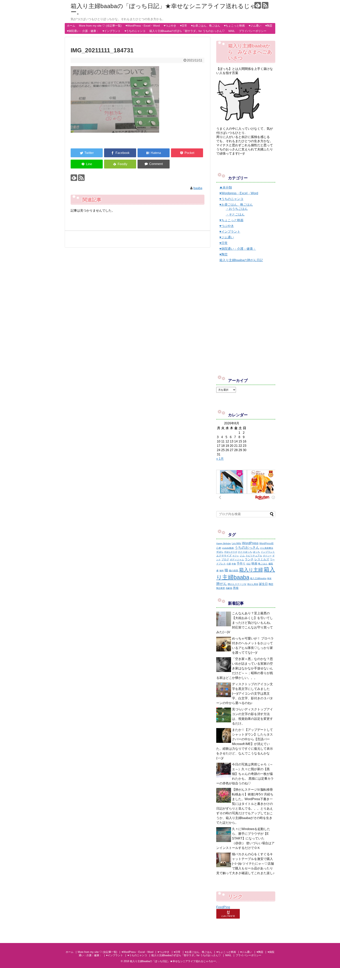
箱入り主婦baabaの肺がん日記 (241, 260)
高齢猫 (229, 588)
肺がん (221, 584)
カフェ (235, 555)
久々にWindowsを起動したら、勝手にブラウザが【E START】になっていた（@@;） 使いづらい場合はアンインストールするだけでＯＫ (245, 838)
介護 (228, 564)
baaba (197, 188)
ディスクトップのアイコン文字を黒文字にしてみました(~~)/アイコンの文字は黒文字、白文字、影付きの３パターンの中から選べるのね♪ (244, 693)
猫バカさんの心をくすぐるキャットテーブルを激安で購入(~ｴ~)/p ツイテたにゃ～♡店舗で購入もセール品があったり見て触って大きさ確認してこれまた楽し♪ (245, 863)
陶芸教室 (220, 588)
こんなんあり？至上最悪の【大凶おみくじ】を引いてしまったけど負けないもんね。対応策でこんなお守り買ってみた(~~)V (244, 623)
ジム (242, 555)
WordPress (250, 543)
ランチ (249, 559)
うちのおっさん (247, 548)
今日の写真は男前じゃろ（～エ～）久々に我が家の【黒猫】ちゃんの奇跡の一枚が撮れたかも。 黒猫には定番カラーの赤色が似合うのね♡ (245, 774)
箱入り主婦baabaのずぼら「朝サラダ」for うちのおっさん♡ (187, 30)
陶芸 (271, 584)
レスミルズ (261, 559)
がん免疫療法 (266, 548)
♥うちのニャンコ (135, 30)
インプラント (268, 552)
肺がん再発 (252, 584)
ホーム (71, 25)
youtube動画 (228, 548)
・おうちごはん (237, 208)
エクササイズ (224, 555)
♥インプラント (112, 30)
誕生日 (263, 584)
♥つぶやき (170, 25)
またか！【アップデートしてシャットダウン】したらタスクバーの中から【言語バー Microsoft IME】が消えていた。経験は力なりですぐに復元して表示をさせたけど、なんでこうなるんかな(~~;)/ (244, 744)
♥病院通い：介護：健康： (83, 30)
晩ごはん (263, 563)
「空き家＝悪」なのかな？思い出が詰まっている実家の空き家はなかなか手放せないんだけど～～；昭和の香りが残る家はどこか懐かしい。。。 (244, 668)
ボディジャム (237, 559)
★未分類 (225, 187)
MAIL (231, 30)
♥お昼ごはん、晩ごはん (205, 25)
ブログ (225, 559)
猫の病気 (233, 570)
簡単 (269, 578)
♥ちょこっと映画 (234, 25)
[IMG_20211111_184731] (154, 152)
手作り (241, 563)
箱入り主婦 (251, 569)
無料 (221, 570)
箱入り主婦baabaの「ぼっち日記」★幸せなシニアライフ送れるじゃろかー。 (169, 9)
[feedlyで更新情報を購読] (257, 5)
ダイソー (267, 555)
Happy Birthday (223, 543)
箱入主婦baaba (258, 578)
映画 (254, 563)
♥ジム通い (255, 25)
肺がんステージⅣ (237, 584)
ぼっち (256, 552)
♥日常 (183, 25)
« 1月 (220, 458)
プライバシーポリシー (252, 30)
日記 (248, 564)
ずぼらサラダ (230, 552)
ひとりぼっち (245, 552)
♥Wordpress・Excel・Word (238, 193)
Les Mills (236, 543)
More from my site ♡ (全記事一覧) (100, 25)
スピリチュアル (254, 555)
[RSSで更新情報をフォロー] (265, 5)
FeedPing (223, 907)
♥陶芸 (268, 25)
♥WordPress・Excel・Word (143, 25)
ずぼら (219, 552)
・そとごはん (235, 214)
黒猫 (235, 587)
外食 (234, 564)
